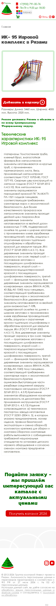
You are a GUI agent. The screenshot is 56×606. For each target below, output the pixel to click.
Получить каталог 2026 (28, 513)
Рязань (7, 3)
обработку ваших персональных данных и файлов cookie (28, 591)
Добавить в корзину (21, 102)
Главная (6, 26)
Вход (45, 16)
